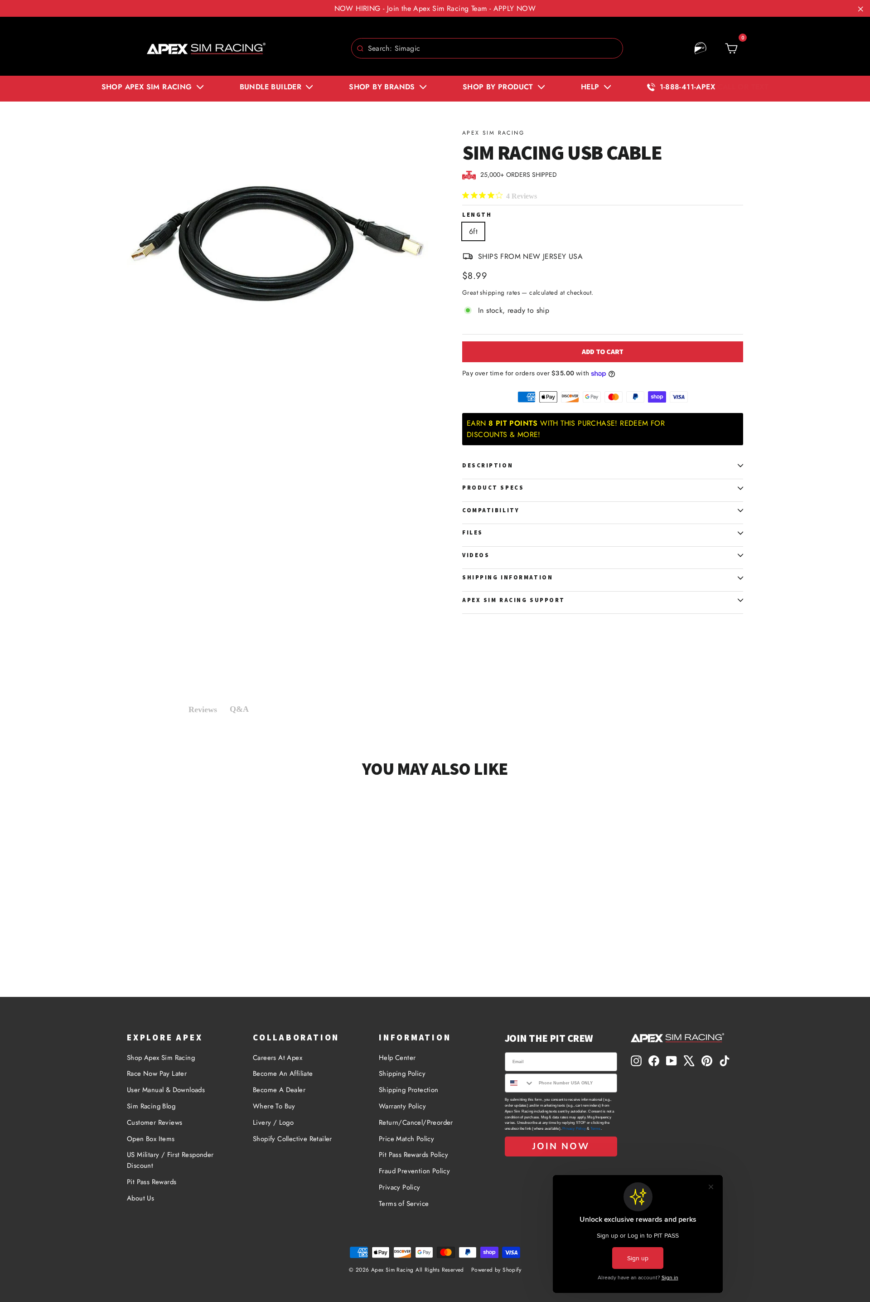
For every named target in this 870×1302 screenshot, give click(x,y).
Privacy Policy (399, 1187)
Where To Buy (274, 1106)
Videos (475, 555)
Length (477, 215)
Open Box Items (151, 1139)
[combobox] (487, 48)
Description (487, 465)
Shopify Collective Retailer (292, 1139)
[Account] (700, 48)
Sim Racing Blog (151, 1106)
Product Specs (493, 487)
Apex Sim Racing (493, 133)
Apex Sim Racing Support (513, 600)
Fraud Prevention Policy (414, 1171)
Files (472, 532)
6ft (473, 231)
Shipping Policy (402, 1074)
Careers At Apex (277, 1058)
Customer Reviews (154, 1122)
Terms (595, 1129)
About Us (140, 1198)
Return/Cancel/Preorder (416, 1122)
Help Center (397, 1058)
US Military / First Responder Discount (170, 1160)
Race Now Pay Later (157, 1074)
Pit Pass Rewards (151, 1182)
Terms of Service (404, 1204)
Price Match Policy (406, 1139)
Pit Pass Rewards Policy (413, 1155)
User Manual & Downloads (166, 1090)
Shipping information (507, 577)
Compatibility (490, 510)
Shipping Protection (409, 1090)
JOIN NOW (561, 1146)
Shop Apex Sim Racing (161, 1058)
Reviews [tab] (202, 709)
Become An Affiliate (283, 1074)
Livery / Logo (273, 1122)
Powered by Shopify (496, 1270)
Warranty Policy (402, 1106)
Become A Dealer (279, 1090)
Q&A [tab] (239, 709)
